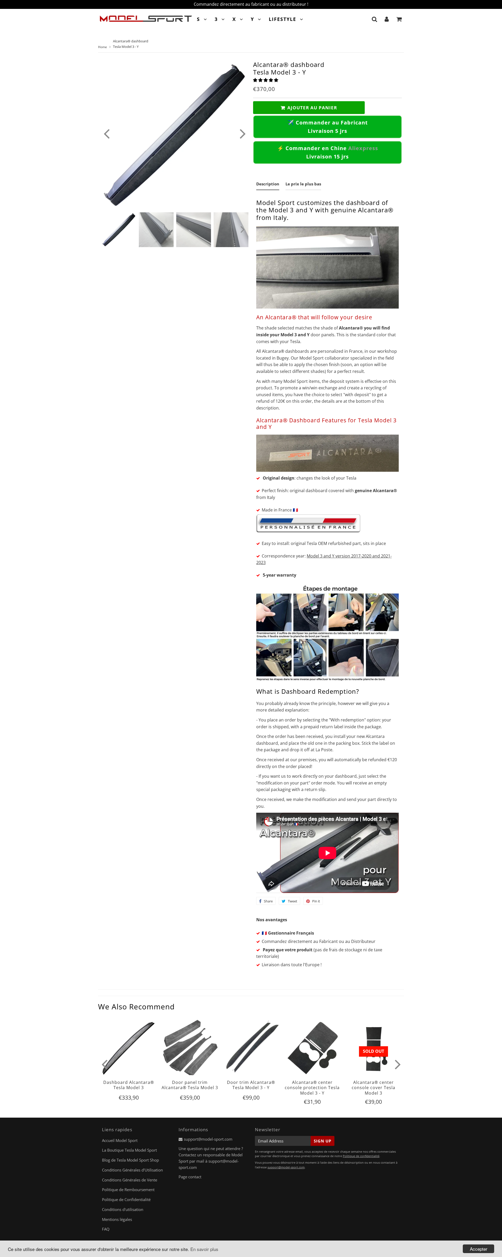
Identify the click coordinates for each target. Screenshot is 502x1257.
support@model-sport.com (208, 1139)
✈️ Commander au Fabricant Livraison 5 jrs (327, 126)
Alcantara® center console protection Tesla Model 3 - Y (312, 1087)
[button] (266, 80)
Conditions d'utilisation (122, 1209)
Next (242, 133)
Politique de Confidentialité (126, 1199)
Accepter (478, 1248)
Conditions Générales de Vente (129, 1179)
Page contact (190, 1176)
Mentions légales (117, 1219)
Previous (106, 133)
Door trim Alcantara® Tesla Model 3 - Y (251, 1084)
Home (102, 47)
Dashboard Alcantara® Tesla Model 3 (128, 1084)
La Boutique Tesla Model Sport (129, 1150)
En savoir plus (204, 1249)
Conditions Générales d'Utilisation (132, 1170)
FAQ (106, 1229)
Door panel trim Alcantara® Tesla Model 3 (190, 1084)
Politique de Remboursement (128, 1189)
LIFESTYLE (282, 19)
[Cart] (399, 19)
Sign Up (322, 1141)
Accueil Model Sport (120, 1140)
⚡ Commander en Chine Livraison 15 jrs (327, 152)
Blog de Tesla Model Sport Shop (130, 1160)
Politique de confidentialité (361, 1156)
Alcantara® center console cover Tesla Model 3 (373, 1087)
